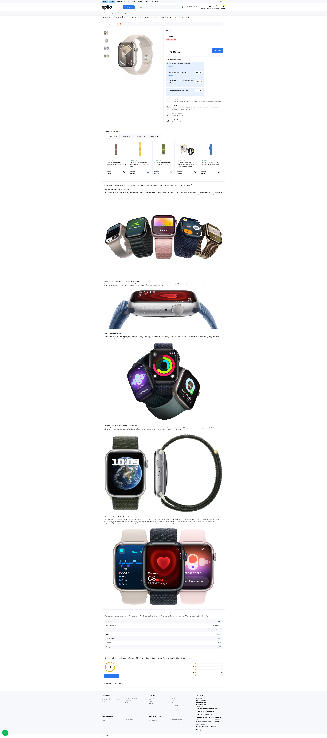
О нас (103, 701)
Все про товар (108, 13)
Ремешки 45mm (112, 136)
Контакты (126, 1)
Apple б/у (151, 699)
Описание (135, 13)
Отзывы (161, 13)
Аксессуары (175, 705)
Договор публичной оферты (111, 699)
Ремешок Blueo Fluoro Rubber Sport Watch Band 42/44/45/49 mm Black (185, 164)
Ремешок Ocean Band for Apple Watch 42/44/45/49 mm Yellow (139, 164)
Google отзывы (154, 1)
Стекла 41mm (154, 136)
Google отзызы (129, 719)
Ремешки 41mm (127, 136)
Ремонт (112, 1)
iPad (173, 698)
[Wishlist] (170, 30)
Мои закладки (176, 722)
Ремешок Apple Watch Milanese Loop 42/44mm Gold (116, 163)
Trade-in (104, 1)
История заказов (177, 719)
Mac (173, 701)
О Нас (133, 1)
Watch (151, 703)
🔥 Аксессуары (122, 13)
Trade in (127, 703)
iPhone (151, 701)
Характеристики (148, 13)
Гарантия (119, 1)
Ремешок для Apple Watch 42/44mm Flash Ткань (162, 163)
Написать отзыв (111, 676)
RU (221, 1)
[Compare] (167, 30)
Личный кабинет (154, 720)
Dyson (174, 703)
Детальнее (170, 66)
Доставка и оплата (142, 1)
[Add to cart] (124, 172)
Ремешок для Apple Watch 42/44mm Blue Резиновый (210, 163)
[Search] (182, 7)
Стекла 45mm (140, 136)
